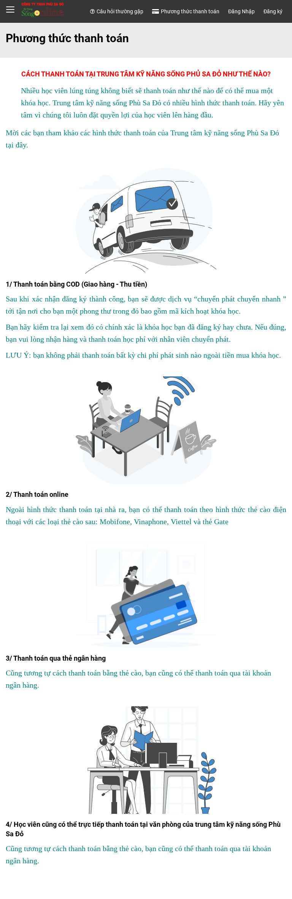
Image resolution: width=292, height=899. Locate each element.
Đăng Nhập (241, 11)
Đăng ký (272, 11)
